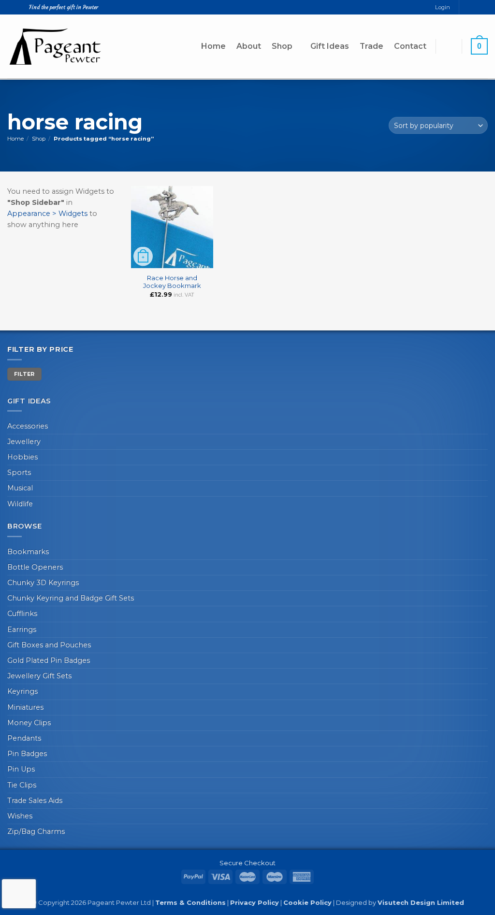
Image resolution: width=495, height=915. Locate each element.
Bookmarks (28, 551)
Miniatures (25, 707)
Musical (20, 488)
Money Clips (29, 722)
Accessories (27, 426)
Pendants (24, 738)
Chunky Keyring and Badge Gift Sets (70, 598)
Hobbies (22, 457)
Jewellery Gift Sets (39, 676)
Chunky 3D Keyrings (43, 582)
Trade (371, 46)
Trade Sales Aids (34, 800)
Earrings (21, 629)
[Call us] (483, 7)
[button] (448, 46)
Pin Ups (21, 769)
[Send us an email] (475, 7)
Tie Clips (21, 785)
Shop (282, 46)
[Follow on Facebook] (466, 7)
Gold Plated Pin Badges (48, 660)
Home (213, 46)
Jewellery (24, 441)
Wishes (19, 816)
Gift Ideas (329, 46)
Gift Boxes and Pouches (49, 645)
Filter (24, 374)
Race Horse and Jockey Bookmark (172, 282)
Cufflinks (22, 613)
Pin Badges (27, 753)
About (248, 46)
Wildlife (20, 504)
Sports (19, 472)
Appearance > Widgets (47, 213)
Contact (410, 46)
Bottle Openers (35, 567)
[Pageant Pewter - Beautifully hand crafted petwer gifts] (55, 46)
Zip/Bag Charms (36, 831)
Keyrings (22, 691)
